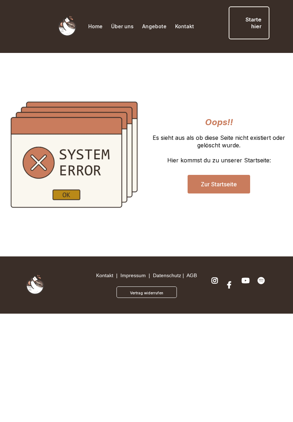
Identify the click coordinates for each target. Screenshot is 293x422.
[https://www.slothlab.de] (67, 26)
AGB (192, 275)
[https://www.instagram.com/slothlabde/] (215, 285)
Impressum (133, 275)
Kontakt (104, 275)
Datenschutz (167, 275)
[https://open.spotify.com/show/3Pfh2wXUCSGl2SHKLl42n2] (262, 285)
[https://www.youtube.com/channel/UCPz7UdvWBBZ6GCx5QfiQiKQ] (246, 285)
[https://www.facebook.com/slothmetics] (231, 285)
